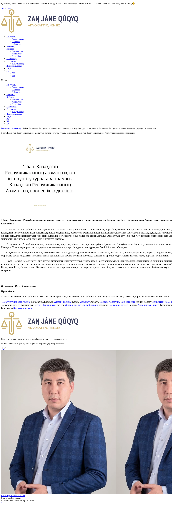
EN (13, 75)
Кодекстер (16, 128)
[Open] (86, 505)
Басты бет (5, 128)
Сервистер (11, 61)
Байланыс (16, 44)
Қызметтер (11, 58)
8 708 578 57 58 (18, 495)
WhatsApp (6, 495)
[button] (86, 80)
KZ (7, 71)
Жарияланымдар (14, 66)
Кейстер (10, 49)
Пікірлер (16, 41)
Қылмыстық (17, 51)
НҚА (8, 68)
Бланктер (10, 46)
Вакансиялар (18, 39)
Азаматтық (17, 54)
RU (13, 73)
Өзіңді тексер (18, 63)
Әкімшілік (16, 56)
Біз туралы (11, 37)
